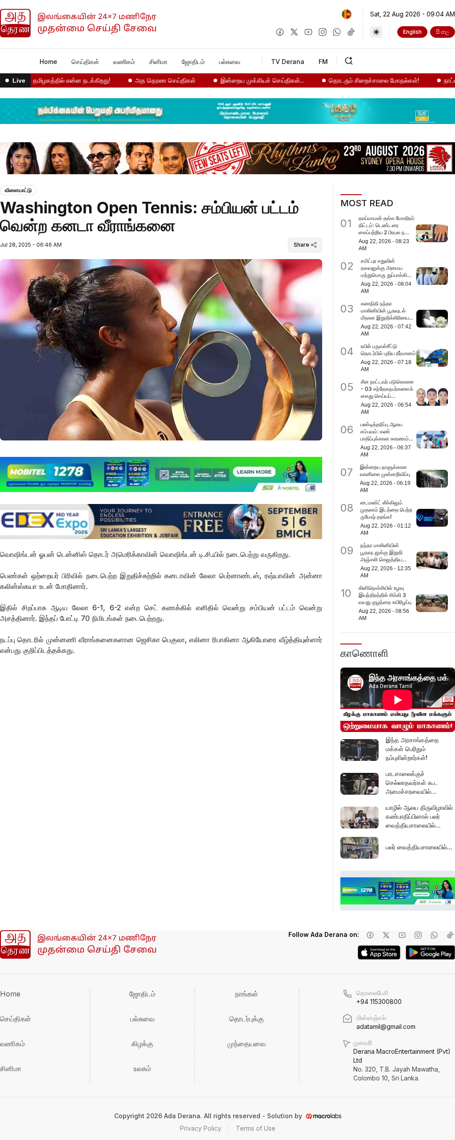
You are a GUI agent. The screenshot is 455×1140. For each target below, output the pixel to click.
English (412, 31)
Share (301, 244)
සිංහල (442, 31)
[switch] (376, 32)
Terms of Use (255, 1128)
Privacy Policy (200, 1128)
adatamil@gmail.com (385, 1026)
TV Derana (287, 61)
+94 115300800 (379, 1001)
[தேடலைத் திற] (376, 60)
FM (323, 61)
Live (18, 80)
